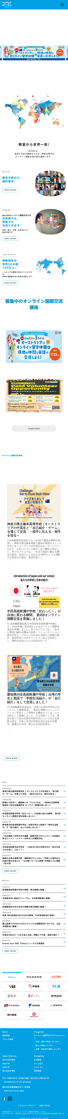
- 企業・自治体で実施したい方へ (47, 1049)
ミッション (38, 1067)
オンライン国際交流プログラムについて (49, 1036)
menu (62, 5)
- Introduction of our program (16, 1082)
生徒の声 (6, 1067)
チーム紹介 (38, 1063)
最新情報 (6, 1035)
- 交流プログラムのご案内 (13, 1091)
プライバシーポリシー (27, 1105)
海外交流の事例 (8, 1060)
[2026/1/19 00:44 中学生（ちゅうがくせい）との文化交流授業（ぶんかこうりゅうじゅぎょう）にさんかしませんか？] (34, 394)
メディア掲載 (7, 1039)
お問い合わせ (44, 1105)
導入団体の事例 (8, 1071)
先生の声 (6, 1063)
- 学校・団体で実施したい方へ (46, 1042)
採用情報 (37, 1071)
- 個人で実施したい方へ (44, 1045)
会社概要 (37, 1060)
